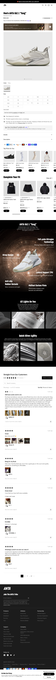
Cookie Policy (15, 664)
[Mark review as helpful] (50, 421)
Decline (49, 677)
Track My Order (7, 634)
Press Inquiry (40, 620)
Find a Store (6, 631)
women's (15, 112)
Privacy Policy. (19, 676)
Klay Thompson (24, 615)
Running (6, 618)
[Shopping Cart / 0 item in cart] (49, 5)
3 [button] (27, 576)
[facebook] (5, 655)
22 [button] (31, 576)
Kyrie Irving (23, 613)
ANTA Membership (25, 635)
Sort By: (40, 387)
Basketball (6, 615)
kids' (21, 112)
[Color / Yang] (7, 88)
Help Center (6, 629)
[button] (28, 127)
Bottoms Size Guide (8, 641)
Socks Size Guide (8, 646)
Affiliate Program (41, 613)
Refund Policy (32, 664)
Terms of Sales (40, 664)
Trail (4, 620)
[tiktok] (14, 655)
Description (7, 139)
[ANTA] (5, 5)
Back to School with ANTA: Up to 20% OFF (29, 1)
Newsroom (23, 640)
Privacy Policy (7, 664)
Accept (49, 674)
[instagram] (8, 655)
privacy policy (7, 605)
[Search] (43, 5)
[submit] (28, 598)
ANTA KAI (6, 613)
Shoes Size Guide (8, 643)
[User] (46, 5)
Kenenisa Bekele (24, 620)
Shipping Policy (23, 664)
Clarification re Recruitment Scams (27, 632)
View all (48, 178)
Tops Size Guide (7, 638)
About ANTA (23, 629)
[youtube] (11, 655)
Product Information (25, 642)
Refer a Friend (23, 637)
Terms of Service (7, 666)
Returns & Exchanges (9, 636)
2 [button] (24, 576)
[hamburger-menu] (51, 5)
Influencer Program (42, 618)
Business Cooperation (42, 615)
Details (5, 134)
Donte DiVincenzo (24, 618)
